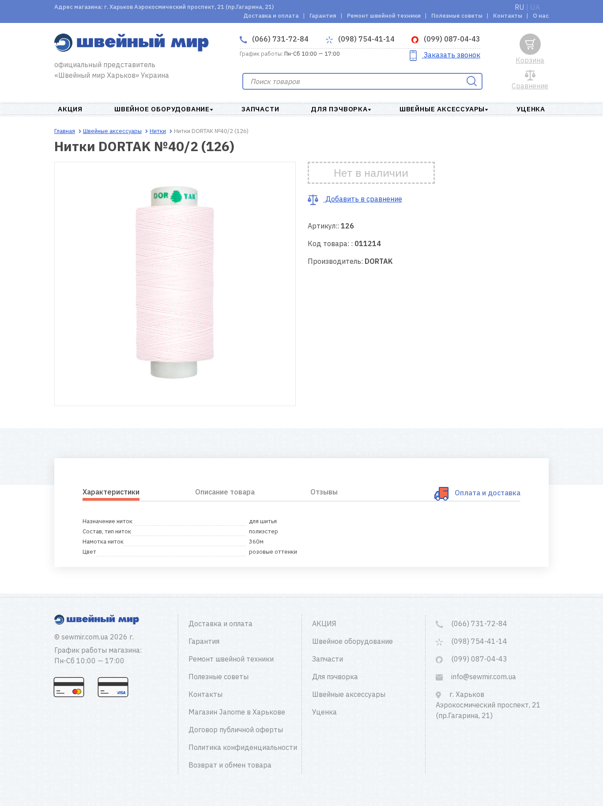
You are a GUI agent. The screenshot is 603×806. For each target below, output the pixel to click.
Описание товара (225, 491)
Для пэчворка (339, 109)
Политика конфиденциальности (242, 747)
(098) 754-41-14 (365, 38)
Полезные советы (456, 15)
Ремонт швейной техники (384, 15)
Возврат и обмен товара (229, 764)
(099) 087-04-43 (451, 38)
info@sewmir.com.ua (482, 676)
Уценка (530, 109)
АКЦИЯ (70, 109)
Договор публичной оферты (235, 729)
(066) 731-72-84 (279, 38)
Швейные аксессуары (442, 109)
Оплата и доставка (487, 492)
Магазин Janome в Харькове (236, 711)
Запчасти (260, 109)
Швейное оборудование (162, 109)
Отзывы (324, 491)
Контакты (507, 15)
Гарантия (322, 15)
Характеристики (111, 491)
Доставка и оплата (271, 15)
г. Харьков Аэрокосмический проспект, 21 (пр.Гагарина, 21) (488, 705)
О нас (541, 15)
